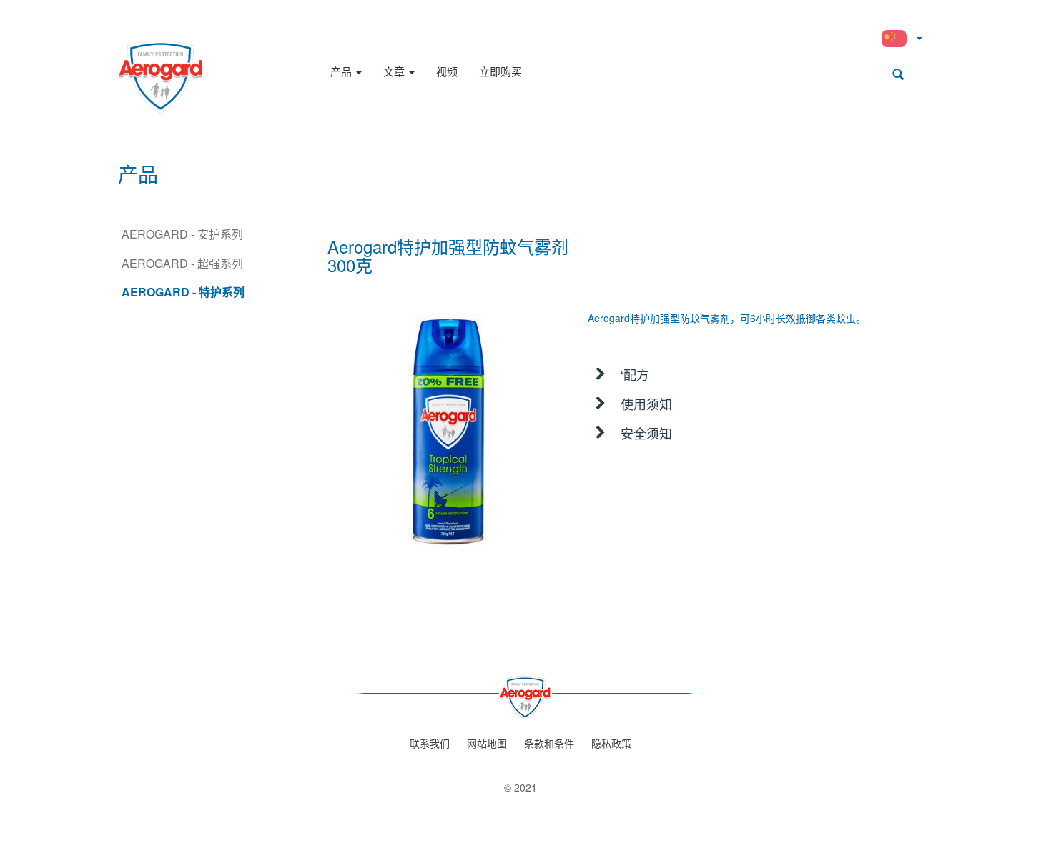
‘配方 (635, 374)
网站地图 (487, 743)
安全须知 (646, 433)
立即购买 (500, 71)
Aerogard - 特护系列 (183, 292)
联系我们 (430, 743)
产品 (342, 71)
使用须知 (646, 403)
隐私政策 (611, 743)
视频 (447, 71)
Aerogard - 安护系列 (182, 234)
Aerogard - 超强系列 (182, 263)
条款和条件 (549, 743)
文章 (395, 71)
